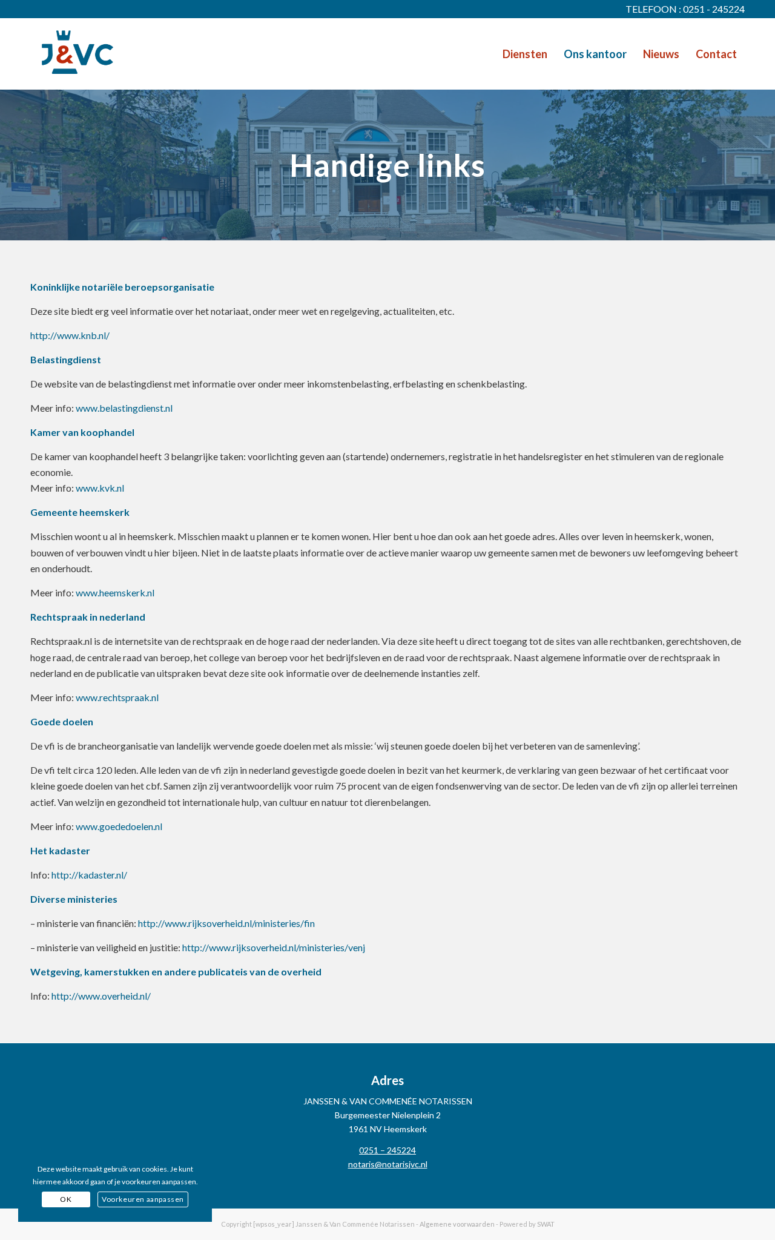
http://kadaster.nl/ (89, 874)
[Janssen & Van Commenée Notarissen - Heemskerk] (77, 54)
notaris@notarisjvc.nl (387, 1164)
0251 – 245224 (387, 1150)
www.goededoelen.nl (119, 826)
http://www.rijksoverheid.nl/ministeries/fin (226, 923)
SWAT (546, 1224)
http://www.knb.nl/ (70, 335)
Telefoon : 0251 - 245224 (685, 9)
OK (65, 1199)
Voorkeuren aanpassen (143, 1199)
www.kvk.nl (100, 487)
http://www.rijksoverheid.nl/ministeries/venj (273, 947)
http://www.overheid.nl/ (101, 995)
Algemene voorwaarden (457, 1224)
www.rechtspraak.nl (117, 697)
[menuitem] (525, 54)
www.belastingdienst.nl (124, 408)
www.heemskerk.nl (115, 592)
